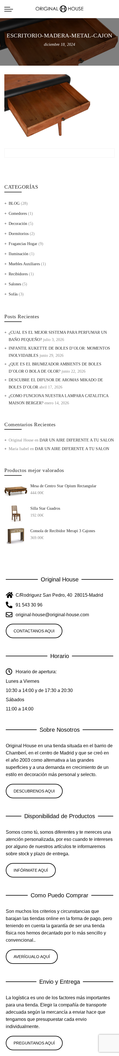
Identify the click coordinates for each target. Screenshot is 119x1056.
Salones (15, 284)
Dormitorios (19, 234)
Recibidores (18, 274)
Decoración (18, 223)
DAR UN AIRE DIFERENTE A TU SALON (77, 440)
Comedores (18, 213)
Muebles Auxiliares (24, 264)
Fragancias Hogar (23, 244)
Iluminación (18, 254)
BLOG (14, 203)
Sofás (13, 294)
